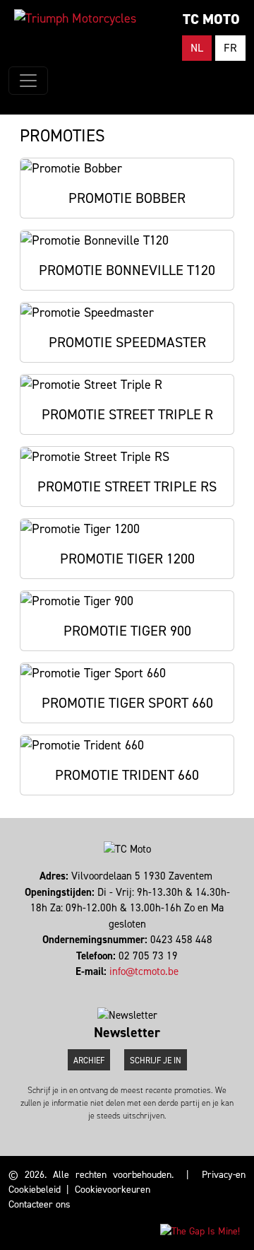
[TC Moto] (75, 18)
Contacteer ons (39, 1204)
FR (230, 47)
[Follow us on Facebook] (121, 988)
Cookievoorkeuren (112, 1189)
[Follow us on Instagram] (127, 988)
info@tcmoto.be (144, 971)
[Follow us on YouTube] (133, 988)
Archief (88, 1060)
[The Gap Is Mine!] (200, 1230)
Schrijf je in (155, 1060)
